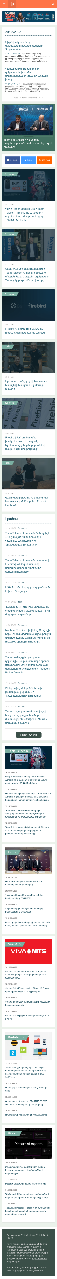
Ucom (12, 852)
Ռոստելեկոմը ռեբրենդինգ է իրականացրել (26, 1115)
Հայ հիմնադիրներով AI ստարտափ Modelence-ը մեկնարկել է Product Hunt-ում (26, 501)
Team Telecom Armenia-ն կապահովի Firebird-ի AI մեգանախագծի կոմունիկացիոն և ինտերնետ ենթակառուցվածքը (27, 566)
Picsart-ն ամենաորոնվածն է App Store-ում (25, 1184)
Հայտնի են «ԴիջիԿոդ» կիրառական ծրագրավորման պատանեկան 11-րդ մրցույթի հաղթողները (27, 610)
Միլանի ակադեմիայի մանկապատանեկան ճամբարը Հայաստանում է (24, 46)
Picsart (12, 1133)
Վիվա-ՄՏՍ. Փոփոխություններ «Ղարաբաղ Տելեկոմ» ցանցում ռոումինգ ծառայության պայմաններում (26, 974)
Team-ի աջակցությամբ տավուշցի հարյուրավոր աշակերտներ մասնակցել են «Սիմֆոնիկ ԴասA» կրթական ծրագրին (26, 717)
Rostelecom (16, 1037)
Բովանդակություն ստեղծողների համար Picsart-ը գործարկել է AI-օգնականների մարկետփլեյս (25, 1170)
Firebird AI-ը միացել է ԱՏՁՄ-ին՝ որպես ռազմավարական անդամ (25, 330)
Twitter (29, 160)
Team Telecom (18, 751)
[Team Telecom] (28, 16)
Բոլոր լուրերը (28, 734)
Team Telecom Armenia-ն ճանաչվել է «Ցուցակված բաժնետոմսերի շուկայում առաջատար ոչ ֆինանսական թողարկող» (27, 539)
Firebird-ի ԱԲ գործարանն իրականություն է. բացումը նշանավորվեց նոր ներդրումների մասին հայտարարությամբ (25, 443)
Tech (7, 346)
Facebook (13, 160)
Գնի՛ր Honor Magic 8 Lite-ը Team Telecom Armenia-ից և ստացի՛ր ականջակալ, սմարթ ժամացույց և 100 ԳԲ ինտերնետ (26, 214)
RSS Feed (45, 160)
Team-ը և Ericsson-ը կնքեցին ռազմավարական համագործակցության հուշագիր (28, 143)
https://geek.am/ (39, 1258)
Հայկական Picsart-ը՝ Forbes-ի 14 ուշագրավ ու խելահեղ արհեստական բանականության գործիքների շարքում (27, 1211)
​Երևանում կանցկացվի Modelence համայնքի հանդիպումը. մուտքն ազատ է (26, 385)
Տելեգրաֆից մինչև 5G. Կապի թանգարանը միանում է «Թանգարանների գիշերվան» (23, 692)
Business (9, 174)
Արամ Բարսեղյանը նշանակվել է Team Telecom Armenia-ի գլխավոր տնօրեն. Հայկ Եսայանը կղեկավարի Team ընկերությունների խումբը (27, 274)
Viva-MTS (14, 944)
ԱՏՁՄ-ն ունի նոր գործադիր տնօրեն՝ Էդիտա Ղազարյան (28, 589)
